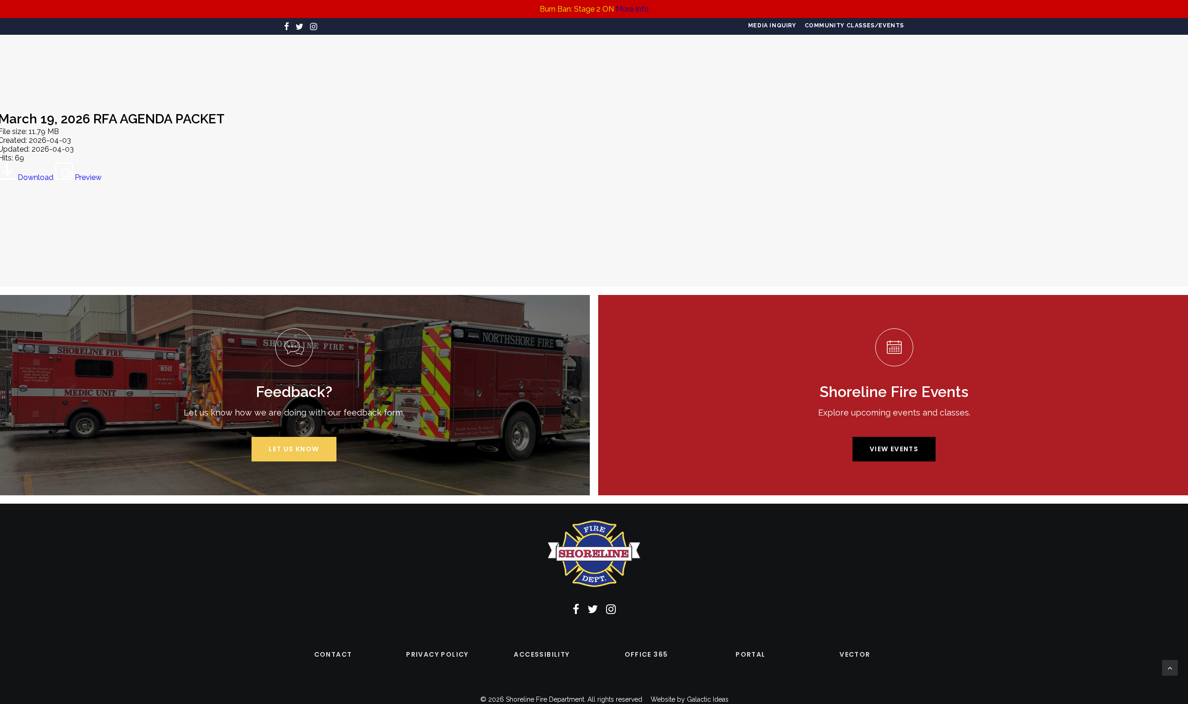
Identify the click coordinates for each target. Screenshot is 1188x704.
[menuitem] (772, 25)
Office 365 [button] (646, 654)
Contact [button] (333, 654)
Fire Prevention (480, 67)
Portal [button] (750, 654)
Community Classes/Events (854, 25)
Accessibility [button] (541, 654)
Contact (846, 67)
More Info (632, 9)
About (332, 67)
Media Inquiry (772, 25)
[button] (286, 26)
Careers (374, 67)
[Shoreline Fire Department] (590, 67)
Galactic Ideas (708, 699)
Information (718, 67)
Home (295, 67)
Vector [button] (854, 654)
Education (659, 67)
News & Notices (786, 67)
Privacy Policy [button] (437, 654)
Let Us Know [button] (294, 449)
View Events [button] (894, 449)
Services (419, 67)
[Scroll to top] (1170, 667)
